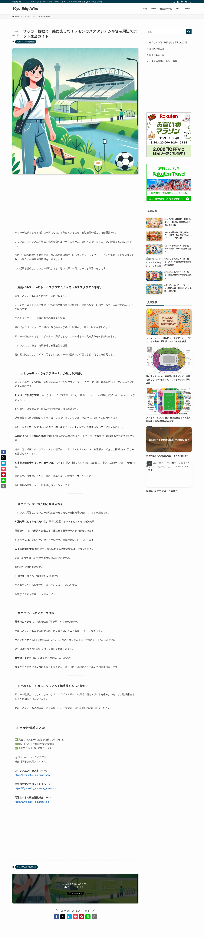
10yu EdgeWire (25, 8)
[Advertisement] (75, 200)
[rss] (186, 1)
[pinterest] (182, 1)
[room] (178, 1)
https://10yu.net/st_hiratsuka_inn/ (32, 802)
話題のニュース (156, 55)
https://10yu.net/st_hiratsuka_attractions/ (36, 788)
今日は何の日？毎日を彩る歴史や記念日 (168, 42)
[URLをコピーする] (94, 916)
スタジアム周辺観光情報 (26, 42)
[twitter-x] (174, 1)
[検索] (190, 1)
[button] (56, 916)
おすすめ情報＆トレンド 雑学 (163, 61)
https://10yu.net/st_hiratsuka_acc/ (32, 775)
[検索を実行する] (189, 31)
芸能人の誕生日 (156, 49)
